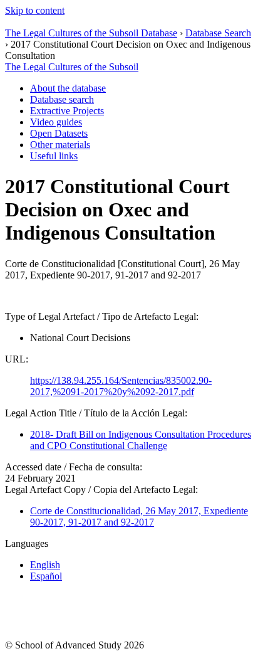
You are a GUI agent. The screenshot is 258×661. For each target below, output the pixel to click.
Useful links (54, 156)
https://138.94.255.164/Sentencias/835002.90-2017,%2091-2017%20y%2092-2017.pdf (121, 386)
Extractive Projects (67, 110)
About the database (68, 88)
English (45, 564)
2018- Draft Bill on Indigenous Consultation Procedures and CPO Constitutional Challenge (140, 440)
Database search (62, 99)
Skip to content (34, 10)
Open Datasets (59, 133)
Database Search (218, 33)
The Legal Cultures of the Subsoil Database (91, 33)
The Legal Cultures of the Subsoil (71, 66)
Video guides (56, 122)
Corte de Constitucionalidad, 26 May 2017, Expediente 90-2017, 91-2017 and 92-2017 (139, 516)
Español (46, 576)
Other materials (60, 144)
